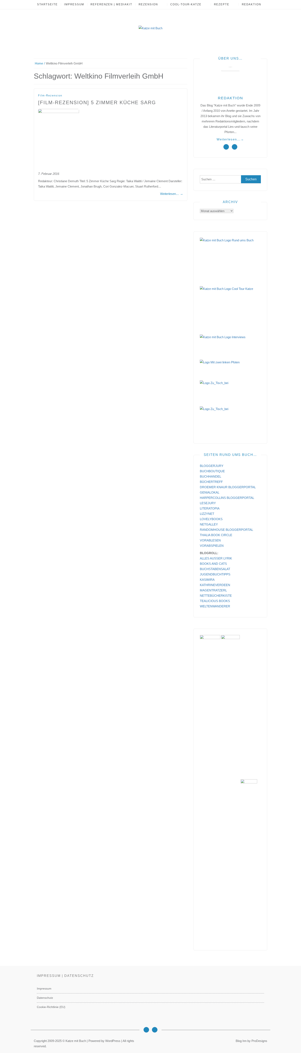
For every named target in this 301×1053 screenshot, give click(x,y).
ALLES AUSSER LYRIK (216, 558)
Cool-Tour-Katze (185, 4)
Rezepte (221, 4)
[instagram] (226, 147)
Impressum (74, 4)
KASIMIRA (207, 579)
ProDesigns (259, 1041)
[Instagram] (146, 1030)
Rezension (148, 4)
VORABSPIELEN (212, 545)
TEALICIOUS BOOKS (215, 601)
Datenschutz (45, 997)
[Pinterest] (154, 1030)
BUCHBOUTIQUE (212, 471)
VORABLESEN (210, 540)
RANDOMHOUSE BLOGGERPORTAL (226, 529)
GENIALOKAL (209, 492)
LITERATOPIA (210, 508)
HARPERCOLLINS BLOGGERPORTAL (227, 497)
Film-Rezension (50, 95)
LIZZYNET (207, 513)
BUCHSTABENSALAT (215, 569)
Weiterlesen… (171, 193)
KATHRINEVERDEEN (215, 585)
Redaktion (251, 4)
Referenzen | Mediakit (111, 4)
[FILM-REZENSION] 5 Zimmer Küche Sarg (97, 102)
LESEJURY (208, 503)
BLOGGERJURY (211, 466)
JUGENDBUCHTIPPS (215, 574)
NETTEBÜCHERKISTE (216, 595)
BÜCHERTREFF (211, 482)
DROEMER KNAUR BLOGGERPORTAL (228, 487)
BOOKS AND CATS (213, 563)
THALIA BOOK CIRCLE (216, 535)
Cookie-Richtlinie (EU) (51, 1007)
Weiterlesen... (230, 139)
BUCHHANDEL (210, 476)
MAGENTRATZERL (213, 590)
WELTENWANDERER (215, 606)
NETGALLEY (209, 524)
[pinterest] (234, 147)
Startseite (47, 4)
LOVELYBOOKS (211, 519)
